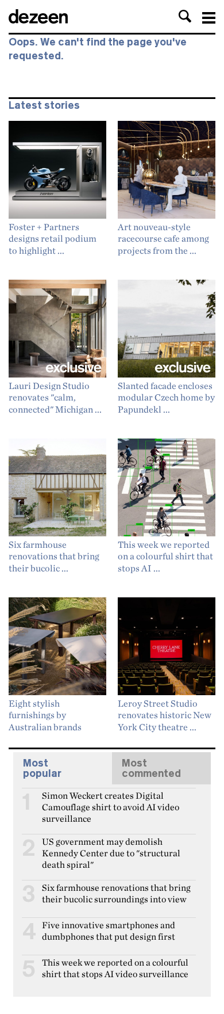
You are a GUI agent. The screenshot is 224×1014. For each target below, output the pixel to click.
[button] (185, 16)
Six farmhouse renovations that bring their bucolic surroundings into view (116, 892)
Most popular (42, 768)
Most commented (151, 768)
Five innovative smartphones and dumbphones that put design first (108, 930)
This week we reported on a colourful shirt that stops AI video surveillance (115, 967)
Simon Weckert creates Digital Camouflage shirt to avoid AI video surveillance (110, 800)
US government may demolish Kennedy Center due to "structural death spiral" (111, 846)
